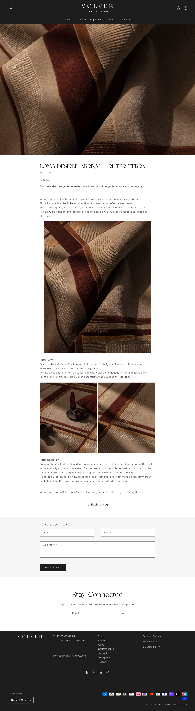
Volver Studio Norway (161, 704)
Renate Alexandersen (53, 212)
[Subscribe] (122, 613)
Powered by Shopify (179, 704)
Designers (104, 657)
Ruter (73, 203)
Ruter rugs (124, 377)
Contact (103, 662)
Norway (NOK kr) (19, 700)
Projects (103, 640)
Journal (102, 653)
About (101, 645)
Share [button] (46, 180)
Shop (101, 636)
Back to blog (99, 504)
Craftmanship (106, 649)
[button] (11, 8)
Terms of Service (152, 636)
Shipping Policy (151, 647)
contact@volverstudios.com (69, 656)
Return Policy (150, 642)
